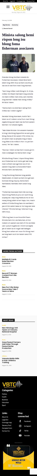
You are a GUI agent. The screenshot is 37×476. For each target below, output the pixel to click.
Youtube (27, 436)
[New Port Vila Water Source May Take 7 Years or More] (28, 289)
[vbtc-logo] (22, 7)
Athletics (4, 356)
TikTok (26, 431)
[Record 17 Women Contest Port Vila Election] (28, 275)
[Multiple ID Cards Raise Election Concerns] (28, 261)
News (3, 257)
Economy (15, 25)
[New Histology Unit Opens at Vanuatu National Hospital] (28, 330)
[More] (29, 247)
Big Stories (6, 25)
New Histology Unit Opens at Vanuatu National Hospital (10, 330)
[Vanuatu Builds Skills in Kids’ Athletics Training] (28, 360)
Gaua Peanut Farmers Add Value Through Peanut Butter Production (11, 345)
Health (4, 325)
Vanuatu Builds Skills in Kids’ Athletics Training (10, 360)
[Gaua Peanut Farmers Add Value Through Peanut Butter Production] (28, 344)
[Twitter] (15, 247)
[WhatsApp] (25, 247)
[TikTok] (20, 431)
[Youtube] (20, 435)
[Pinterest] (20, 247)
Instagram (27, 426)
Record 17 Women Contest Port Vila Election (9, 275)
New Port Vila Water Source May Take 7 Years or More (10, 289)
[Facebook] (11, 247)
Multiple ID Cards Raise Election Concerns (9, 261)
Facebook (27, 421)
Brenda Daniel (8, 28)
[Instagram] (20, 426)
